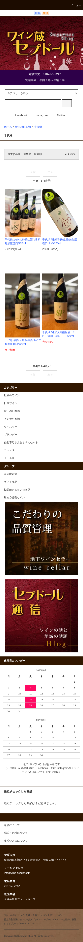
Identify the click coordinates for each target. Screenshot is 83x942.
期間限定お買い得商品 (17, 489)
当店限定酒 (10, 474)
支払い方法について (14, 915)
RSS (23, 923)
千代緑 (38, 127)
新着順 (38, 154)
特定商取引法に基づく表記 (17, 919)
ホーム (8, 127)
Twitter (61, 115)
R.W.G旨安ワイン (14, 497)
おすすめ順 (14, 154)
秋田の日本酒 (23, 127)
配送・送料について (36, 915)
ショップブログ (12, 923)
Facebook (21, 115)
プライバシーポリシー (43, 919)
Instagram (42, 115)
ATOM (31, 923)
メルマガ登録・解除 (66, 919)
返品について (54, 915)
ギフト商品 (10, 482)
